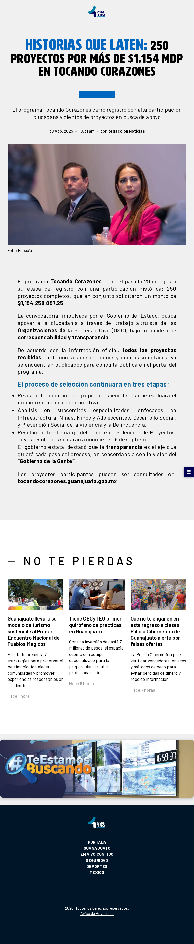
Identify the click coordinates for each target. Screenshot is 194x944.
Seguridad (97, 860)
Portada (97, 842)
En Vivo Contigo (97, 854)
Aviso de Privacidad (97, 913)
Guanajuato (97, 848)
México (97, 872)
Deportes (96, 866)
